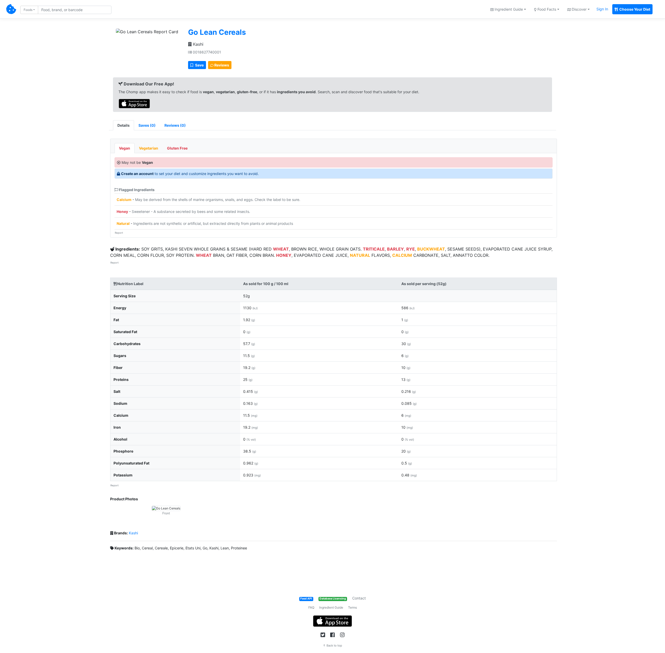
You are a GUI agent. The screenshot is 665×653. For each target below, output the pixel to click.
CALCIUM (402, 255)
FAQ (311, 607)
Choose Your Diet (634, 9)
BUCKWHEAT (431, 249)
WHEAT (281, 249)
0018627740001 (206, 52)
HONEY (283, 255)
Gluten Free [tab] (177, 148)
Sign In (602, 9)
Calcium (124, 199)
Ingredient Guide (331, 607)
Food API (306, 598)
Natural (123, 223)
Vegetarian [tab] (148, 148)
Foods (28, 10)
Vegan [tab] (124, 148)
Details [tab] (123, 125)
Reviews (221, 65)
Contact (359, 598)
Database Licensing (333, 598)
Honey (122, 211)
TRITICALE (374, 249)
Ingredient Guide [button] (508, 9)
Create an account (137, 173)
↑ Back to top (332, 645)
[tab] (147, 125)
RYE (410, 249)
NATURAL (360, 255)
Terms (352, 607)
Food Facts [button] (546, 9)
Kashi (197, 44)
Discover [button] (579, 9)
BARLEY (395, 249)
